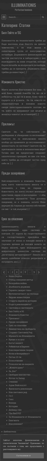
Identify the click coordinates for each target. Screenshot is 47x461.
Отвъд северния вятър (21, 279)
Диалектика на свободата (22, 329)
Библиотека (10, 431)
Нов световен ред (18, 392)
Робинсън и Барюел (19, 346)
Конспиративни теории (21, 350)
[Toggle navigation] (4, 17)
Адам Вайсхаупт (18, 385)
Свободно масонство (19, 374)
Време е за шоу (17, 339)
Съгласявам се (23, 455)
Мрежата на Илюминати (22, 336)
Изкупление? (16, 424)
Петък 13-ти (15, 357)
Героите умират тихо (20, 290)
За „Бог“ (13, 371)
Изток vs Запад (17, 378)
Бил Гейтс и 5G (11, 32)
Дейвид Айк (15, 409)
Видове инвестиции (19, 297)
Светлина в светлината (21, 307)
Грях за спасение (12, 218)
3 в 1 (11, 395)
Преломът (8, 123)
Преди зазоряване (13, 172)
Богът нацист (16, 343)
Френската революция (20, 388)
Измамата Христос (13, 81)
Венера (12, 402)
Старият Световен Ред (20, 332)
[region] (23, 448)
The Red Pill (15, 413)
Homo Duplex (15, 276)
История (13, 406)
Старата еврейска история (23, 300)
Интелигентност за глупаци (23, 293)
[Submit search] (42, 17)
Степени (13, 381)
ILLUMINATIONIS (23, 5)
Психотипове (16, 360)
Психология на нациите (21, 364)
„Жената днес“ (16, 367)
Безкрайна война (18, 283)
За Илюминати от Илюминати (25, 417)
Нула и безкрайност (19, 353)
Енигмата (14, 420)
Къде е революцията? (20, 304)
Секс (11, 399)
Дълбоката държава (19, 286)
